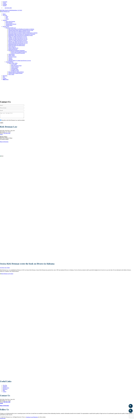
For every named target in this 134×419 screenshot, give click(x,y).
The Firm (5, 385)
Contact (4, 391)
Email (1, 134)
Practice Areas (6, 387)
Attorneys (5, 386)
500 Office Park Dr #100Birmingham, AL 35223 (11, 10)
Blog (4, 390)
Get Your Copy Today (5, 267)
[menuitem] (68, 8)
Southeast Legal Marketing (32, 417)
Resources (5, 389)
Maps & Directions (4, 141)
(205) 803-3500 (8, 7)
